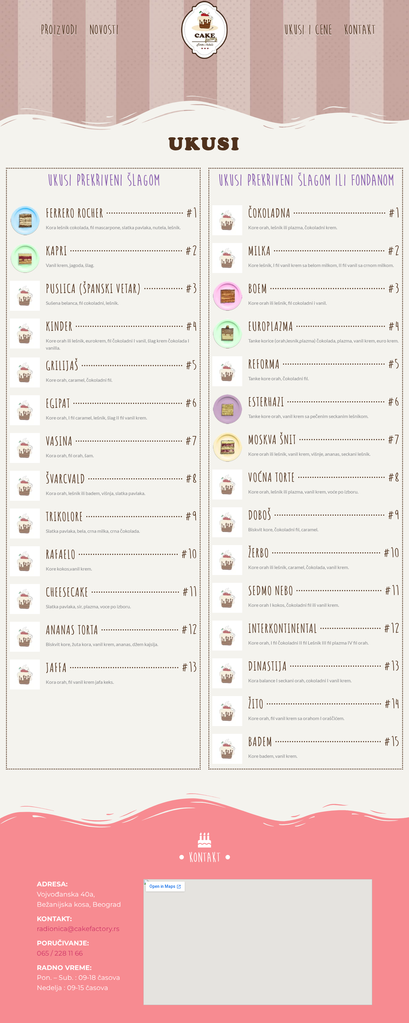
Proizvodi (58, 30)
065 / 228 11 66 (60, 953)
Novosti (104, 30)
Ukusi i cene (308, 30)
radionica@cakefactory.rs (78, 928)
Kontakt (359, 30)
